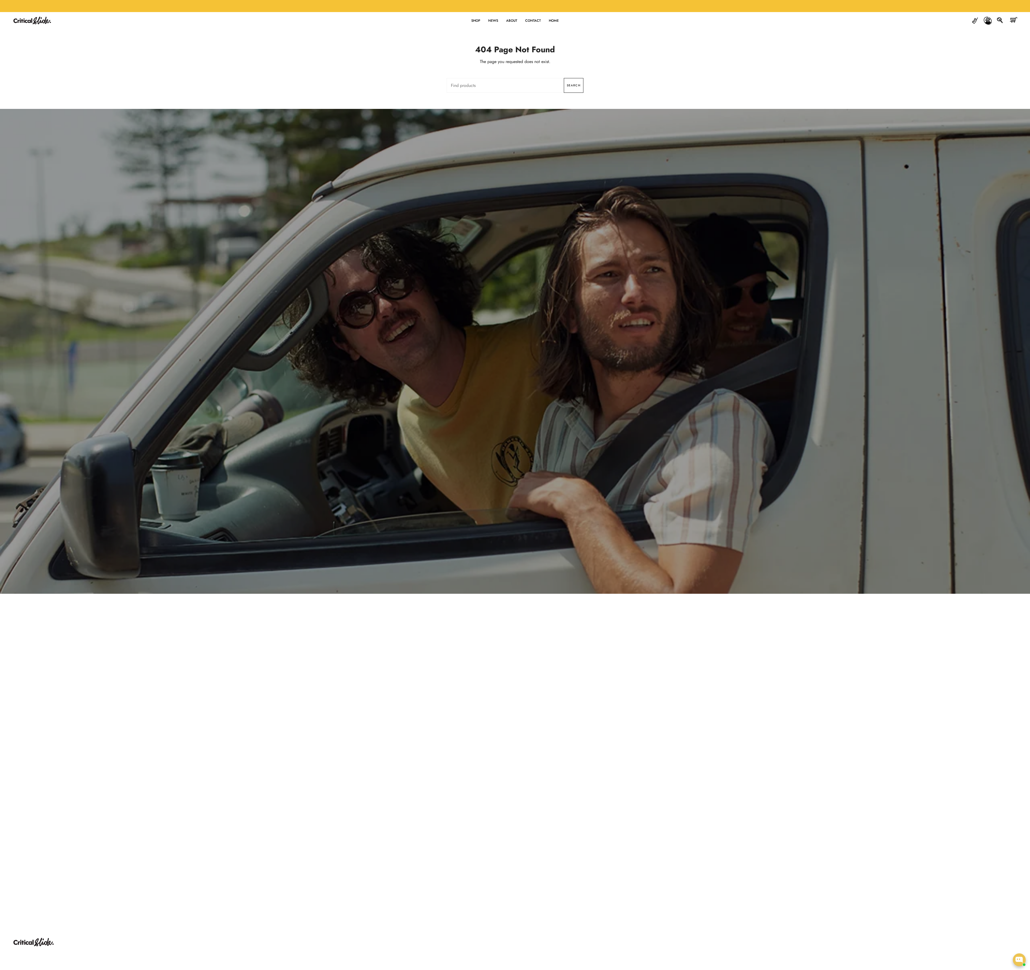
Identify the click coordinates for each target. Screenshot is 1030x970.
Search (573, 85)
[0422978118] (975, 20)
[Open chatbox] (1019, 959)
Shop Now (515, 364)
